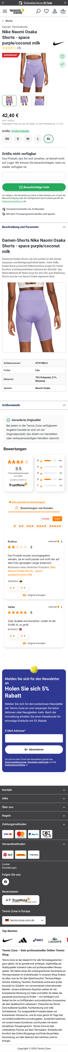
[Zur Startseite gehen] (17, 11)
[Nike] (59, 43)
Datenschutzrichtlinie (15, 765)
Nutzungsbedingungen (16, 762)
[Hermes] (33, 854)
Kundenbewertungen (18, 474)
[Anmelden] (55, 11)
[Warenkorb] (63, 11)
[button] (10, 502)
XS (8, 139)
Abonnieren (36, 749)
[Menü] (5, 11)
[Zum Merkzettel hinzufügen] (62, 56)
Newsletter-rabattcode (38, 762)
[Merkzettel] (46, 11)
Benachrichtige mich (36, 187)
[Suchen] (38, 11)
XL (50, 139)
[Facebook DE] (5, 881)
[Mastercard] (21, 834)
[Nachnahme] (46, 834)
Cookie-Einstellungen (5, 866)
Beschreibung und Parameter (20, 227)
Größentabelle (11, 405)
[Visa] (8, 834)
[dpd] (8, 854)
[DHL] (21, 854)
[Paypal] (33, 834)
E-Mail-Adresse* (15, 730)
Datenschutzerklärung (12, 201)
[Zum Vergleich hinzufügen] (62, 64)
